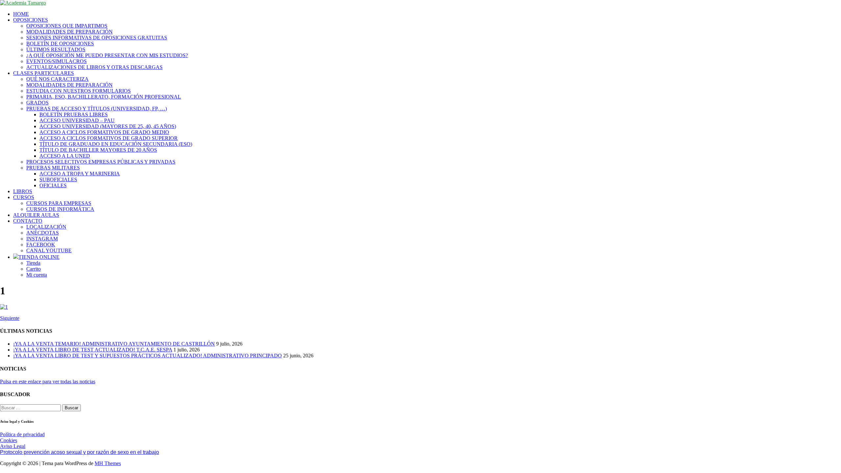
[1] (4, 307)
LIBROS (22, 191)
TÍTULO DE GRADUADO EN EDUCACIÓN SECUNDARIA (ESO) (115, 144)
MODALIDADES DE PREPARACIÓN (69, 31)
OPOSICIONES (30, 20)
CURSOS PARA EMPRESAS (58, 203)
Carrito (33, 269)
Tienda (33, 263)
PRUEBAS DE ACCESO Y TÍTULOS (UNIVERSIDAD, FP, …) (96, 108)
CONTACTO (27, 221)
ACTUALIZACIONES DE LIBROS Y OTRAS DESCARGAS (94, 67)
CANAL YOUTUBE (49, 250)
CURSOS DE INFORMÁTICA (60, 209)
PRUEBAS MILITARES (53, 167)
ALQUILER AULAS (36, 215)
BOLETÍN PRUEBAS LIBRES (73, 114)
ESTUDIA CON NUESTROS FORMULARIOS (78, 91)
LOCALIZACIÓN (46, 227)
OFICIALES (53, 185)
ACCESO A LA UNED (64, 156)
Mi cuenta (36, 275)
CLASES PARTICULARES (43, 73)
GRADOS (37, 102)
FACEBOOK (40, 244)
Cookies (8, 440)
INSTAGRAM (42, 238)
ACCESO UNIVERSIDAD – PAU (77, 120)
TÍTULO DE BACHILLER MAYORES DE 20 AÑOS (98, 150)
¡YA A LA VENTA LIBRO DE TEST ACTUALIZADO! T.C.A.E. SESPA (92, 349)
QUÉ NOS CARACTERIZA (57, 79)
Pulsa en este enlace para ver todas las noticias (47, 381)
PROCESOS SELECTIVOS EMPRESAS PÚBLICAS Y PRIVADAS (100, 162)
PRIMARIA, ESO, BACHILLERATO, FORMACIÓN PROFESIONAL (103, 97)
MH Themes (108, 463)
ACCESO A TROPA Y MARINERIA (79, 173)
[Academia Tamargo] (23, 3)
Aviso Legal (12, 446)
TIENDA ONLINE (38, 257)
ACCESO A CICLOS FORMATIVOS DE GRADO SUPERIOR (108, 138)
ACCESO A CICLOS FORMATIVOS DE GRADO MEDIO (104, 132)
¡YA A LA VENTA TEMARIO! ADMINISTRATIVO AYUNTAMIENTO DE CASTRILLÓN (114, 344)
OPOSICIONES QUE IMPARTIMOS (66, 26)
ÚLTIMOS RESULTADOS (55, 49)
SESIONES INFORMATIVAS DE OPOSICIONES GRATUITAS (96, 37)
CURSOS (23, 197)
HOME (21, 14)
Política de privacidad (22, 434)
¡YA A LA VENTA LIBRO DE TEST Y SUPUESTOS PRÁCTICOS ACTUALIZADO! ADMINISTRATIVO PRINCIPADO (147, 355)
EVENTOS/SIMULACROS (56, 61)
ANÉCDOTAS (42, 233)
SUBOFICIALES (58, 179)
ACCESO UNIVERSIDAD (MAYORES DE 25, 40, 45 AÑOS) (107, 126)
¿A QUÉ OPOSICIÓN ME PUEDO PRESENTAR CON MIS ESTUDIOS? (107, 55)
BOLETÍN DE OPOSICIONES (60, 43)
